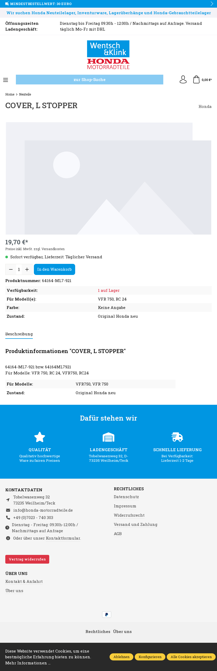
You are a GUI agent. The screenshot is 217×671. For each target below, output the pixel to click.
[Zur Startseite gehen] (108, 55)
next (210, 4)
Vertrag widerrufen (27, 559)
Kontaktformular (63, 538)
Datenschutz (126, 496)
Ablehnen (121, 657)
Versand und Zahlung (135, 524)
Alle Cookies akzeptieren (191, 657)
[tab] (19, 334)
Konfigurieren (150, 657)
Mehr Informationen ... (28, 662)
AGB (118, 533)
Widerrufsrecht (129, 515)
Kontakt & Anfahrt (24, 581)
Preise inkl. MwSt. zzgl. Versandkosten (35, 249)
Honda (205, 106)
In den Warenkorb (54, 269)
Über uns (16, 573)
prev (8, 4)
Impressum (125, 505)
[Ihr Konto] (183, 79)
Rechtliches (129, 489)
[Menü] (5, 80)
